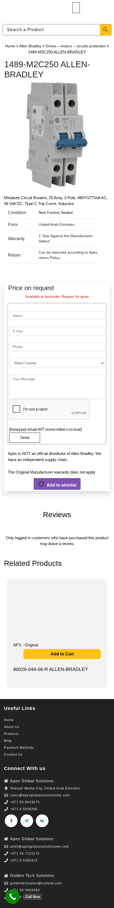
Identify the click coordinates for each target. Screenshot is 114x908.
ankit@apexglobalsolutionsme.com (39, 846)
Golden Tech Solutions (32, 875)
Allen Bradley (30, 46)
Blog (8, 741)
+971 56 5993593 (25, 890)
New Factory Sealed (56, 213)
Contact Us (13, 754)
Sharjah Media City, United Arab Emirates (45, 788)
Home (10, 46)
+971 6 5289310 (24, 860)
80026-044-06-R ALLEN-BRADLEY (50, 669)
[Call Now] (12, 896)
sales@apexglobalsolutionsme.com (40, 795)
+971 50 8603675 (25, 802)
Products (11, 734)
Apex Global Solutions (32, 781)
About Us (11, 727)
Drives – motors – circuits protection (76, 46)
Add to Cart (62, 654)
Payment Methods (19, 748)
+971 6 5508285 (24, 809)
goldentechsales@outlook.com (36, 883)
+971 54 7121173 (25, 853)
